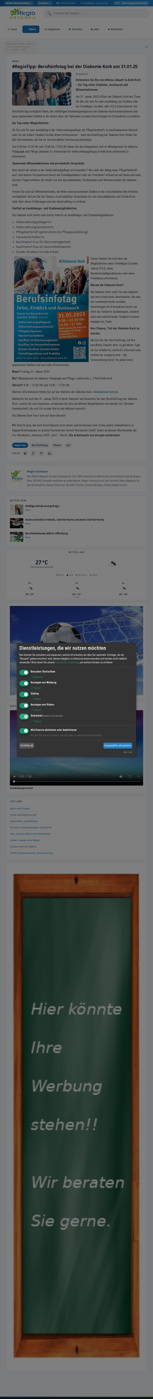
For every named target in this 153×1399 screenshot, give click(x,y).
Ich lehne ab (27, 745)
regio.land (127, 752)
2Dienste (37, 677)
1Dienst (36, 688)
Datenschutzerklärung (67, 662)
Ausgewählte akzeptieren (117, 745)
